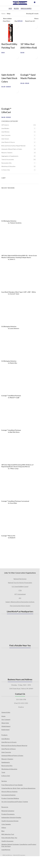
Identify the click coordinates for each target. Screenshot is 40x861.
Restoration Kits (6, 163)
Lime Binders (5, 128)
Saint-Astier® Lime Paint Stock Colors (9, 78)
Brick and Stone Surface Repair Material (13, 146)
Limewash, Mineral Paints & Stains (11, 149)
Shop (10, 8)
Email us (21, 707)
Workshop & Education (8, 166)
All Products (5, 125)
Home (3, 13)
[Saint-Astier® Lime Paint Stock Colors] (10, 63)
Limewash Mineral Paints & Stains (12, 755)
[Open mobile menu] (38, 3)
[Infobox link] (3, 3)
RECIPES (16, 8)
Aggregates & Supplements (9, 156)
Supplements (5, 762)
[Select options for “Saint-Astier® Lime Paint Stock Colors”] (17, 57)
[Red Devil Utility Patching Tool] (10, 33)
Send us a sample (26, 8)
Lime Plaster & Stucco (8, 142)
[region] (20, 553)
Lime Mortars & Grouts (9, 742)
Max (18, 21)
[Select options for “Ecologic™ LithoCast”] (17, 91)
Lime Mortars (5, 132)
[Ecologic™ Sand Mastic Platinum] (29, 63)
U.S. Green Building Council (20, 586)
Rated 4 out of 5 (30, 21)
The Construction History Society (20, 606)
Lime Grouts (5, 139)
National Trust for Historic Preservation (20, 582)
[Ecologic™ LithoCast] (10, 98)
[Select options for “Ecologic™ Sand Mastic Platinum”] (36, 57)
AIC (20, 598)
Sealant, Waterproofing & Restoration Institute (20, 602)
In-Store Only (5, 170)
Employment (5, 729)
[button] (17, 26)
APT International (20, 594)
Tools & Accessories (7, 159)
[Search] (30, 3)
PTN (20, 590)
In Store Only (5, 776)
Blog (2, 831)
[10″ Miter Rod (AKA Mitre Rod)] (29, 33)
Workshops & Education (9, 769)
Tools (3, 772)
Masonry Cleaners (6, 152)
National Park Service (20, 579)
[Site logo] (20, 3)
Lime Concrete (5, 135)
